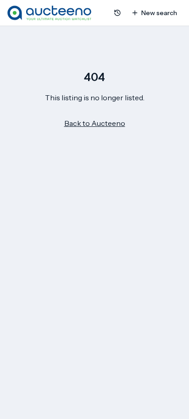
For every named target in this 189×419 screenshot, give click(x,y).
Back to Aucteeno (94, 123)
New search (159, 13)
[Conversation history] (117, 12)
